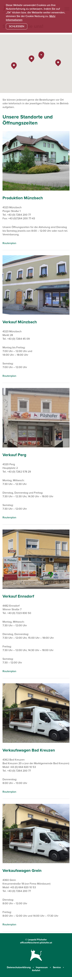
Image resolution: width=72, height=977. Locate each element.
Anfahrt (36, 970)
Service (57, 967)
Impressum (42, 967)
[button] (41, 56)
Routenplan (9, 243)
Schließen (16, 26)
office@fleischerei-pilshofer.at (36, 942)
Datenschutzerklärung (19, 967)
